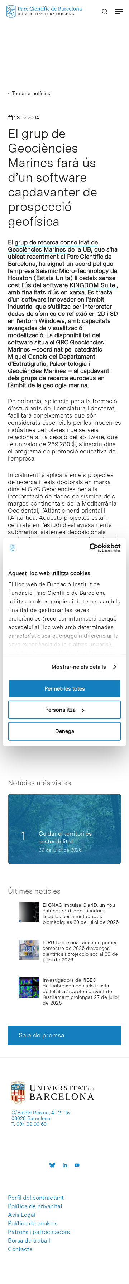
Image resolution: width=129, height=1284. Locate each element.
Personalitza (60, 710)
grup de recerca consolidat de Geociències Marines (53, 246)
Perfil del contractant (36, 1198)
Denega (64, 731)
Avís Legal (21, 1215)
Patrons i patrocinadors (39, 1232)
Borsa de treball (29, 1241)
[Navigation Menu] (119, 11)
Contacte (20, 1249)
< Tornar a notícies (29, 93)
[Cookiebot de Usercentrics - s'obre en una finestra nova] (91, 548)
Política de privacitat (35, 1206)
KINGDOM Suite (93, 285)
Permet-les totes (64, 688)
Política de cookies (33, 1223)
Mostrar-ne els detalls (79, 667)
